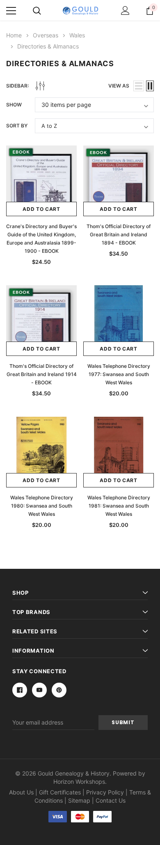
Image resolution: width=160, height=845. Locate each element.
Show (14, 105)
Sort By (16, 125)
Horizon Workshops (79, 781)
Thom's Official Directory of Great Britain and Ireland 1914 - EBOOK (42, 374)
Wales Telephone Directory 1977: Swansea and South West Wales (118, 374)
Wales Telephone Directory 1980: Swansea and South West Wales (41, 505)
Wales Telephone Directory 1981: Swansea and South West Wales (118, 505)
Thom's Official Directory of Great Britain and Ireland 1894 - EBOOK (119, 234)
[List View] (138, 86)
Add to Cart (41, 209)
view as (118, 86)
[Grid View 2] (150, 86)
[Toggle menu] (11, 11)
